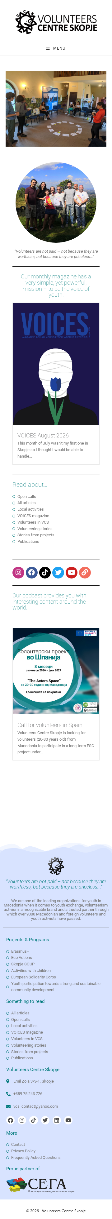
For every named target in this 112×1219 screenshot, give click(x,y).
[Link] (85, 572)
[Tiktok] (45, 572)
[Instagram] (18, 572)
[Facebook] (32, 572)
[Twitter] (58, 572)
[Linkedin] (57, 1120)
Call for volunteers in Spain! (50, 725)
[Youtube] (71, 572)
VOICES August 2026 (43, 435)
